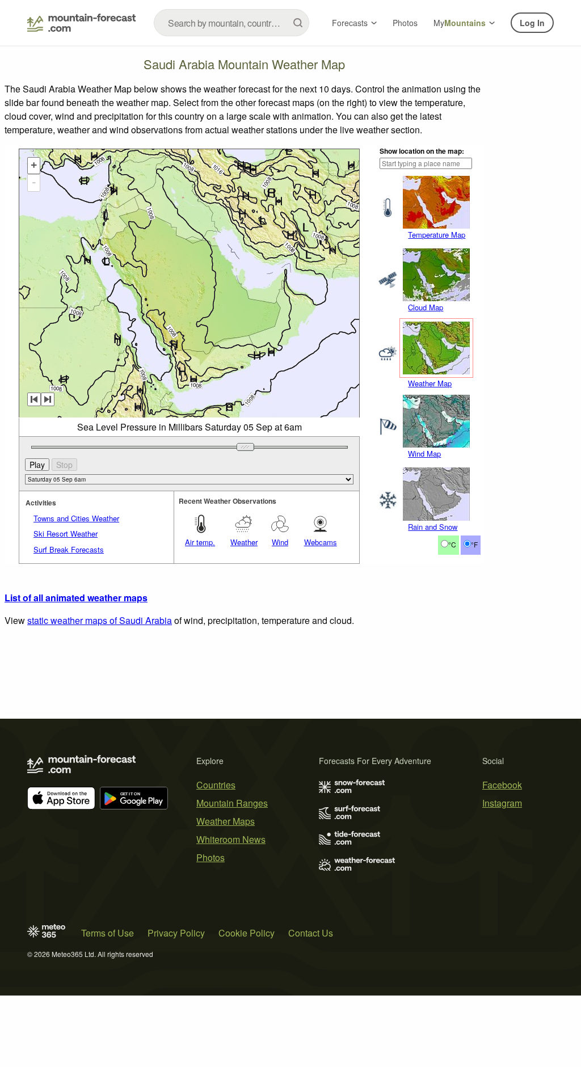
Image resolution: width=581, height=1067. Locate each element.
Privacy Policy (176, 932)
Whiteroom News (231, 839)
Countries (215, 784)
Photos (405, 22)
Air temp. (200, 542)
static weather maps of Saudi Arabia (99, 620)
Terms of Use (107, 932)
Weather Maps (225, 821)
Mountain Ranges (232, 802)
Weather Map (430, 383)
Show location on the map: (422, 151)
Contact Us (310, 932)
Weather (244, 542)
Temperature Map (436, 234)
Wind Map (424, 453)
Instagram (502, 802)
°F (474, 544)
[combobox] (231, 22)
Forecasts (350, 22)
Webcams (320, 542)
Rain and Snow (432, 526)
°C (452, 544)
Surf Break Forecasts (68, 549)
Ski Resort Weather (65, 533)
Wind (280, 542)
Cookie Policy (246, 932)
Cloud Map (425, 307)
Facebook (502, 784)
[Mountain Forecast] (81, 23)
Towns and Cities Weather (76, 518)
